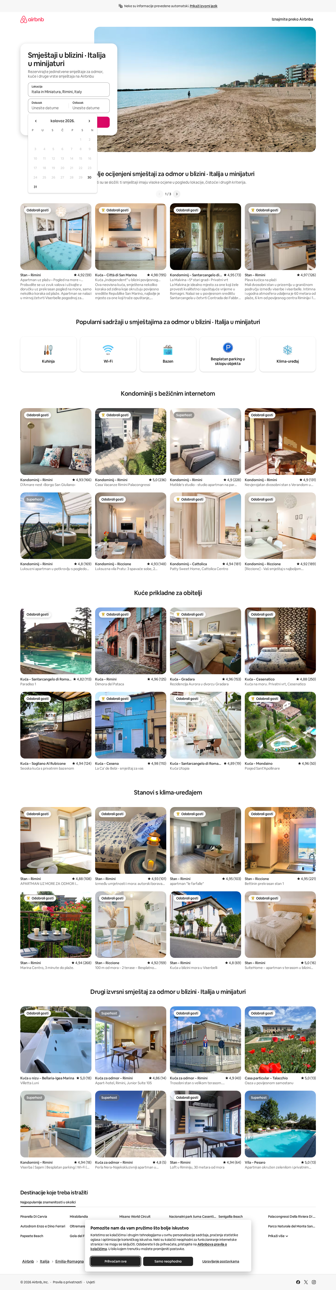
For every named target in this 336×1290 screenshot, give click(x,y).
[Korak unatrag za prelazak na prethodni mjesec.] (36, 121)
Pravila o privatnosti (67, 1282)
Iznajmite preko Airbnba (292, 19)
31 (35, 187)
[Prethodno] (159, 194)
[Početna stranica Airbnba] (32, 19)
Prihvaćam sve (115, 1261)
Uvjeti (90, 1282)
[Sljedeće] (176, 194)
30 (89, 177)
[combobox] (69, 91)
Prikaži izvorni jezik (204, 6)
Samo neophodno (168, 1261)
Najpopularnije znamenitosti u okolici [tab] (48, 1202)
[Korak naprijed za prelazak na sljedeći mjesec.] (89, 121)
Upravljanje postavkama (220, 1261)
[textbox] (48, 108)
